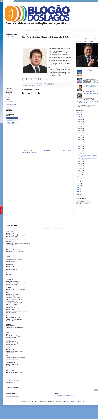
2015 (78, 187)
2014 (78, 189)
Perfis (34, 85)
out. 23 (80, 132)
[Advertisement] (46, 138)
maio (79, 180)
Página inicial (47, 150)
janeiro (79, 185)
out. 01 (80, 170)
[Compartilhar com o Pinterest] (53, 84)
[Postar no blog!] (49, 84)
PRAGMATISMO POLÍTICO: (89, 78)
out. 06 (80, 161)
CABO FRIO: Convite (87, 70)
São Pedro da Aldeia (45, 79)
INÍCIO (6, 30)
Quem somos (31, 30)
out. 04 (80, 165)
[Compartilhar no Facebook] (52, 84)
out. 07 (80, 153)
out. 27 (80, 125)
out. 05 (80, 163)
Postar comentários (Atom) (31, 152)
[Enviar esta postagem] (45, 83)
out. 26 (80, 126)
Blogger (82, 401)
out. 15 (80, 144)
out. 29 (80, 121)
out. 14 (80, 146)
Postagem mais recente (27, 150)
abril (79, 181)
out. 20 (80, 135)
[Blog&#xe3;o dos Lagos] (9, 123)
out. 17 (80, 141)
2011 (78, 194)
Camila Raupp (9, 120)
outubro (80, 118)
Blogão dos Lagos (9, 101)
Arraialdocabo (30, 85)
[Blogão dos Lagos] (6, 103)
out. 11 (80, 150)
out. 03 (80, 166)
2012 (78, 193)
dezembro (80, 114)
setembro (80, 172)
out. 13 (80, 148)
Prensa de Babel (10, 36)
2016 (78, 112)
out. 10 (80, 151)
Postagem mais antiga (66, 150)
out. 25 (80, 128)
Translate (86, 203)
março (79, 183)
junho (79, 178)
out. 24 (80, 130)
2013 (78, 191)
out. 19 (80, 137)
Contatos (12, 30)
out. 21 (80, 133)
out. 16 (80, 142)
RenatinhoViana (39, 85)
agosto (79, 174)
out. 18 (80, 139)
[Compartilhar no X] (50, 84)
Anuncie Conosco (21, 30)
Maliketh (72, 401)
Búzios (41, 78)
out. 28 (80, 123)
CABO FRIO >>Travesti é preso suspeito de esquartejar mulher (89, 86)
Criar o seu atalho (14, 126)
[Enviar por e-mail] (47, 84)
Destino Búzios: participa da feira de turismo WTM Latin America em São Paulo (87, 102)
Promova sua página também (11, 104)
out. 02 (80, 168)
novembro (80, 116)
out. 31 (80, 119)
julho (79, 176)
